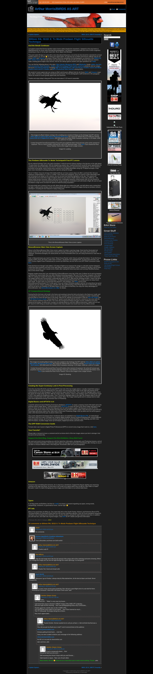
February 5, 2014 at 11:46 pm (55, 649)
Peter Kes (107, 268)
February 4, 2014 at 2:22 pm (47, 586)
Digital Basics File (82, 416)
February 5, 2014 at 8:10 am (52, 620)
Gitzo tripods (60, 64)
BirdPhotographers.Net (111, 261)
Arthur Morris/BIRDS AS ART (57, 9)
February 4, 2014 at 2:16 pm (44, 576)
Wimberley (82, 64)
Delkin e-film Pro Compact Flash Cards (64, 66)
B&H (34, 58)
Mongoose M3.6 (70, 64)
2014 (49, 520)
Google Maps (108, 245)
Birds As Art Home (110, 236)
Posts (113, 9)
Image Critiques (109, 247)
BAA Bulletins (108, 235)
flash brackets (45, 66)
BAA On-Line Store (110, 227)
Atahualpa (84, 672)
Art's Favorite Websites (111, 233)
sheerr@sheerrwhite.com (45, 629)
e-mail (94, 61)
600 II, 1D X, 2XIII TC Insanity (91, 34)
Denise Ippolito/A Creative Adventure (49, 536)
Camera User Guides (111, 240)
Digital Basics (67, 67)
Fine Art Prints (108, 243)
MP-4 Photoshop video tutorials (63, 69)
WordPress (76, 672)
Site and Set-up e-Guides (80, 67)
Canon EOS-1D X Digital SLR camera (42, 138)
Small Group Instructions (112, 254)
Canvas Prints (108, 242)
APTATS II (64, 406)
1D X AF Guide (93, 297)
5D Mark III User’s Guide (39, 299)
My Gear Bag (108, 249)
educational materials (42, 67)
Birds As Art (108, 263)
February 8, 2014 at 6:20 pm (44, 529)
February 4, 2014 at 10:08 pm (45, 538)
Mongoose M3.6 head (60, 136)
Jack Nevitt (40, 574)
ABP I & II (58, 67)
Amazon (42, 58)
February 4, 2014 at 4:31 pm (44, 556)
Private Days (108, 251)
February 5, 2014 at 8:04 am (47, 547)
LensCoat (81, 66)
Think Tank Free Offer (111, 256)
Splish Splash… (34, 34)
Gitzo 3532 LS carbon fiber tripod (42, 136)
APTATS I (69, 405)
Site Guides (108, 252)
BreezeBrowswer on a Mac (50, 288)
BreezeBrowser (109, 238)
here (82, 144)
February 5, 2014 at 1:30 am (50, 597)
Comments (122, 9)
